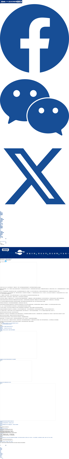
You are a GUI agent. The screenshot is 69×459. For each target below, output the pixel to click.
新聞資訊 (1, 221)
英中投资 (1, 223)
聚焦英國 (1, 213)
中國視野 (1, 218)
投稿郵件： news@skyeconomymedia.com (4, 428)
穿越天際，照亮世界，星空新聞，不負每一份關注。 (6, 441)
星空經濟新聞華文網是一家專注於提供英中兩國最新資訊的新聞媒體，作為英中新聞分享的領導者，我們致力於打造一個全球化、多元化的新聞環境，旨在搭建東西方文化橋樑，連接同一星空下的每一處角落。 (26, 437)
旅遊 (0, 222)
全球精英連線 (2, 219)
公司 (0, 216)
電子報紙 (1, 220)
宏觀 (0, 215)
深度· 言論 (1, 224)
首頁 (0, 447)
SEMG (2, 458)
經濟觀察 (1, 214)
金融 (0, 217)
